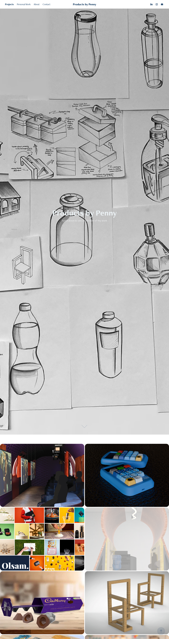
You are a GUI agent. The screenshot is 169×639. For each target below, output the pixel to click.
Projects (9, 4)
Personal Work (23, 4)
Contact (46, 4)
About (36, 4)
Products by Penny (84, 4)
